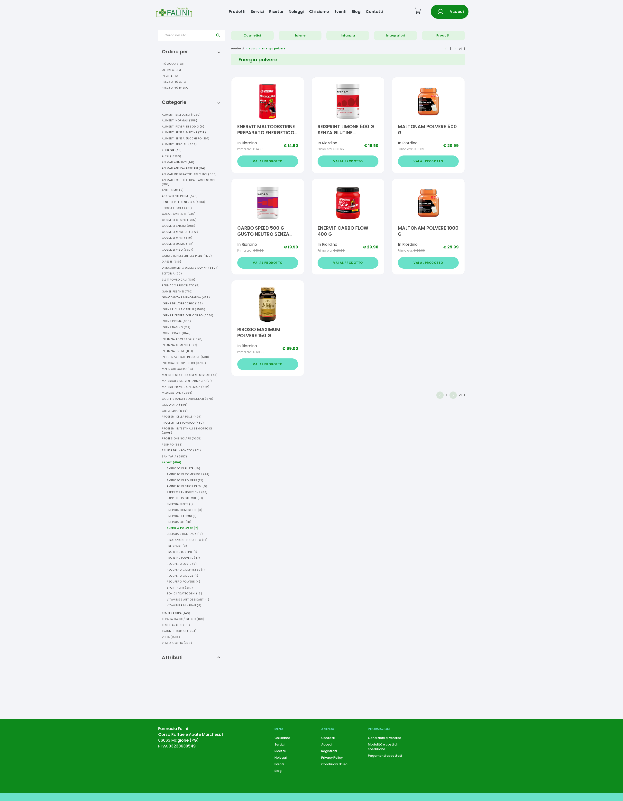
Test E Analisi (176, 625)
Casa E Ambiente (179, 214)
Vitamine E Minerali (184, 605)
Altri (171, 156)
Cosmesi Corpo (179, 220)
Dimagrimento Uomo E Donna (190, 268)
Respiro (172, 444)
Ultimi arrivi (171, 70)
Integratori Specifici (184, 363)
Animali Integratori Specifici (189, 174)
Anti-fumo (173, 190)
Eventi (340, 11)
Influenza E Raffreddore (185, 357)
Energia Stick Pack (185, 534)
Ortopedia (175, 411)
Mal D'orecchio (177, 369)
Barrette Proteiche (185, 498)
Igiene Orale (176, 333)
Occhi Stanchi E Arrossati (187, 399)
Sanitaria (174, 456)
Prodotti (237, 11)
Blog (356, 11)
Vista (171, 637)
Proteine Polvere (183, 558)
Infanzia (348, 35)
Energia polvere (273, 48)
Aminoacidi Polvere (185, 480)
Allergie (172, 150)
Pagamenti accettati (385, 756)
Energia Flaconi (182, 516)
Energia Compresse (184, 510)
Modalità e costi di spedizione (382, 746)
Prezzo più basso (175, 88)
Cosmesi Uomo (177, 244)
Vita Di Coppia (177, 643)
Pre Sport (177, 546)
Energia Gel (179, 522)
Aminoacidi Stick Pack (187, 486)
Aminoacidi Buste (183, 468)
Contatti (374, 11)
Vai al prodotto (268, 161)
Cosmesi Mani (177, 238)
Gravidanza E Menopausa (186, 297)
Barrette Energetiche (187, 492)
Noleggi (296, 11)
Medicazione (177, 393)
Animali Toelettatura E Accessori (188, 182)
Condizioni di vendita (384, 738)
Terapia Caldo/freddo (183, 619)
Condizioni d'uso (334, 764)
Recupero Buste (182, 564)
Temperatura (176, 613)
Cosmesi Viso (177, 250)
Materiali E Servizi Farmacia (187, 381)
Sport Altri (180, 588)
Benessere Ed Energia (183, 202)
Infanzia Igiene (177, 351)
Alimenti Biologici (181, 115)
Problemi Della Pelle (182, 417)
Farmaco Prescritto (181, 285)
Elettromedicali (178, 280)
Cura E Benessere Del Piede (187, 256)
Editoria (172, 273)
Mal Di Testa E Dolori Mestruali (190, 375)
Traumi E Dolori (179, 631)
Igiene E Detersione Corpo (187, 315)
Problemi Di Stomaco (183, 423)
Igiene (300, 35)
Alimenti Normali (179, 120)
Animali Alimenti (178, 162)
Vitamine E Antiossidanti (188, 599)
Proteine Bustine (182, 552)
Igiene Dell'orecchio (182, 303)
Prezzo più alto (174, 82)
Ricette (276, 11)
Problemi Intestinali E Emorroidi (187, 431)
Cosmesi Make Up (180, 232)
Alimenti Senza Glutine (184, 132)
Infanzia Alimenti (179, 345)
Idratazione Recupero (187, 540)
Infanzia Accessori (182, 339)
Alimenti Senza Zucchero (186, 138)
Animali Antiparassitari (183, 168)
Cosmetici (252, 35)
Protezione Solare (182, 438)
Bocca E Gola (177, 208)
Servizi (257, 11)
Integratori (395, 35)
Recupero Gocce (182, 576)
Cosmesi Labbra (178, 226)
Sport (172, 462)
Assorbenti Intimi (180, 196)
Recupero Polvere (183, 581)
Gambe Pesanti (177, 291)
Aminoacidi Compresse (188, 474)
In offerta (170, 76)
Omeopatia (175, 405)
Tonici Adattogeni (184, 593)
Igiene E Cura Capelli (183, 309)
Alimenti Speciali (179, 144)
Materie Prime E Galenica (185, 387)
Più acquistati (173, 64)
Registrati (329, 751)
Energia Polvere (183, 528)
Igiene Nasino (176, 327)
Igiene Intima (176, 321)
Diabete (171, 262)
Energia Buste (180, 504)
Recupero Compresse (186, 570)
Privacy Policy (332, 757)
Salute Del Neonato (181, 450)
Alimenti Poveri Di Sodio (183, 126)
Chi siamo (319, 11)
